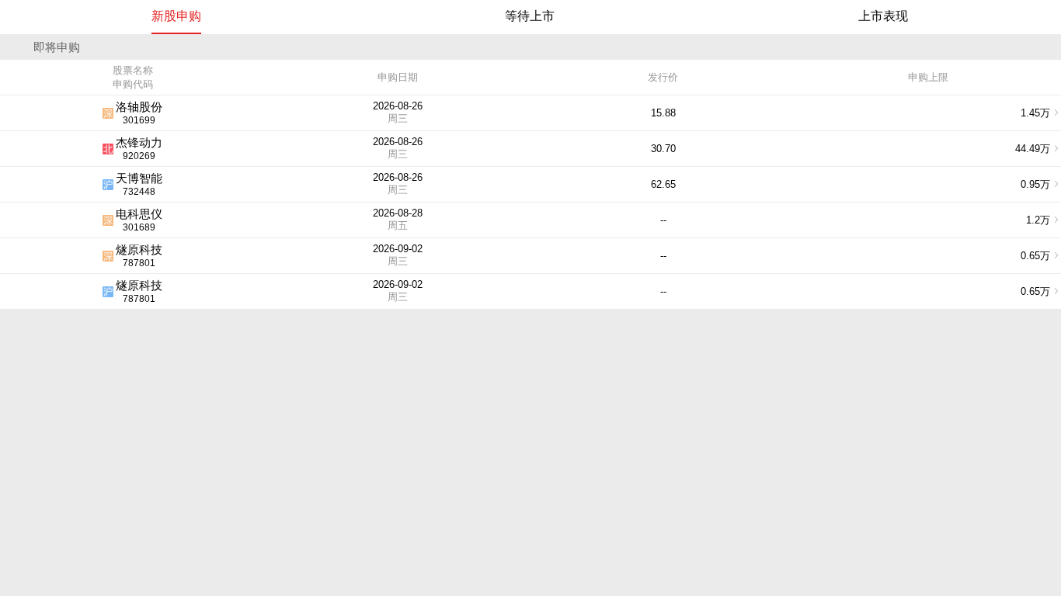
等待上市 (530, 16)
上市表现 (883, 16)
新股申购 (176, 16)
